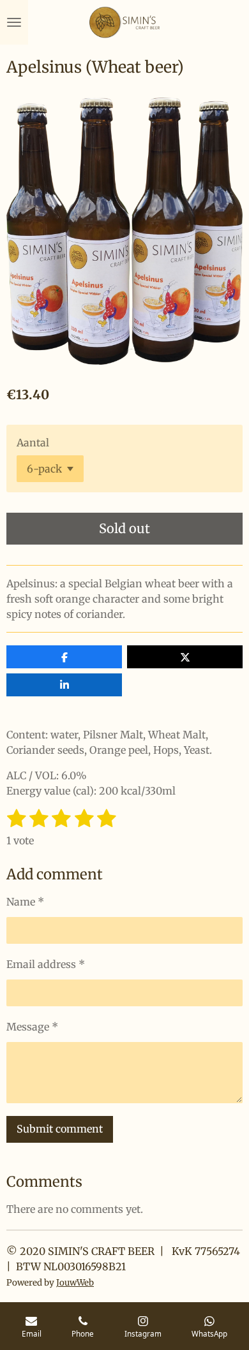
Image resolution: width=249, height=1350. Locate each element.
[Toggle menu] (14, 22)
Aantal (33, 442)
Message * (32, 1026)
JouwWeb (75, 1282)
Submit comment (60, 1128)
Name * (25, 901)
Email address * (45, 964)
